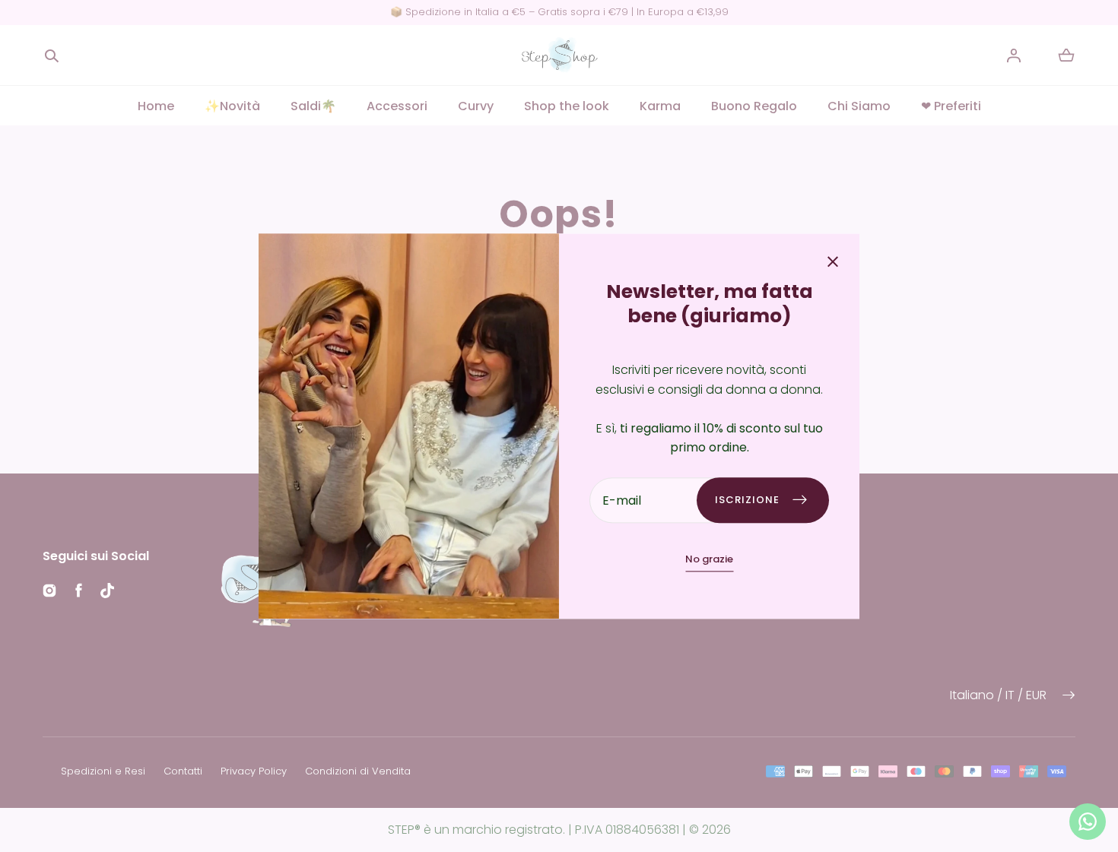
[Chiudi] (833, 263)
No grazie (709, 559)
